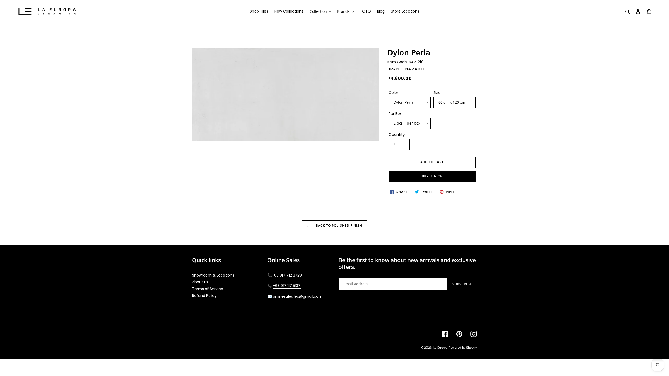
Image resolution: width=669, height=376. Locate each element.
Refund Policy (204, 295)
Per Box (395, 113)
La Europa (440, 347)
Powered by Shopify (463, 347)
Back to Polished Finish (338, 225)
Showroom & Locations (213, 275)
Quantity (397, 134)
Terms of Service (207, 288)
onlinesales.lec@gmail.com (297, 296)
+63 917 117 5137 (287, 285)
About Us (200, 282)
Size (436, 92)
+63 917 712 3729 (287, 275)
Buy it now (432, 176)
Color (393, 92)
